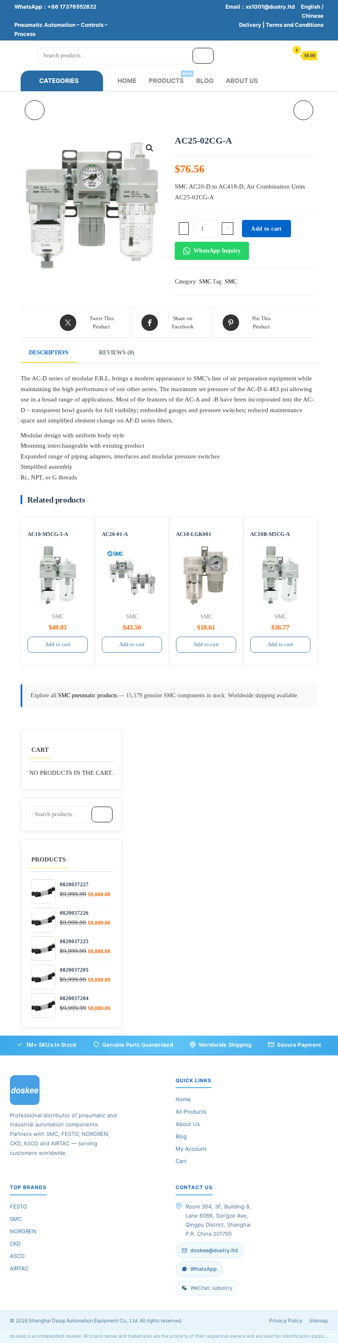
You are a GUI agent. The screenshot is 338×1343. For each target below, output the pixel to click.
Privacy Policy (286, 1320)
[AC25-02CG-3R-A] (35, 110)
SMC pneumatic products (88, 695)
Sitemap (318, 1320)
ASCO (17, 1256)
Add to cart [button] (57, 644)
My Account (191, 1148)
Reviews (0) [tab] (116, 352)
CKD (15, 1243)
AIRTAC (19, 1268)
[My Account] (278, 55)
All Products (191, 1111)
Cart (181, 1161)
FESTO (18, 1206)
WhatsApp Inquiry (217, 251)
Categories (59, 81)
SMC (205, 282)
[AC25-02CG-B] (303, 110)
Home (126, 81)
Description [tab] (48, 352)
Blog (205, 81)
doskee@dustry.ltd (214, 1250)
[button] (149, 148)
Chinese (313, 15)
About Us (242, 81)
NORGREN (23, 1231)
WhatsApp (203, 1269)
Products (169, 78)
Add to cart (266, 229)
